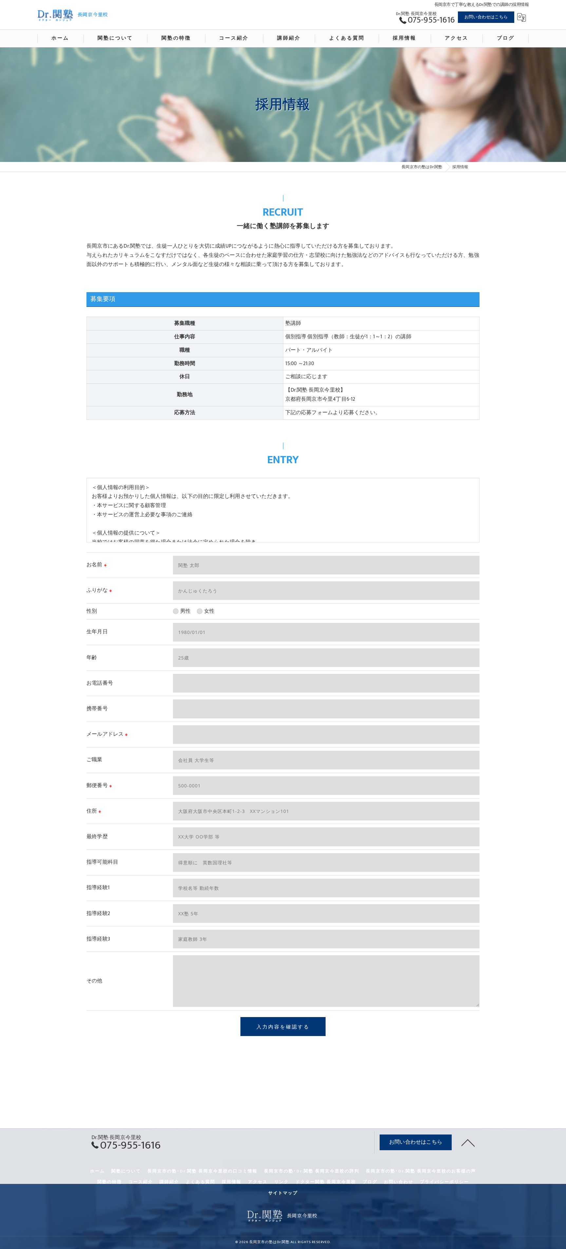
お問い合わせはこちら (486, 17)
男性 (185, 611)
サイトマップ (283, 1193)
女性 (209, 611)
